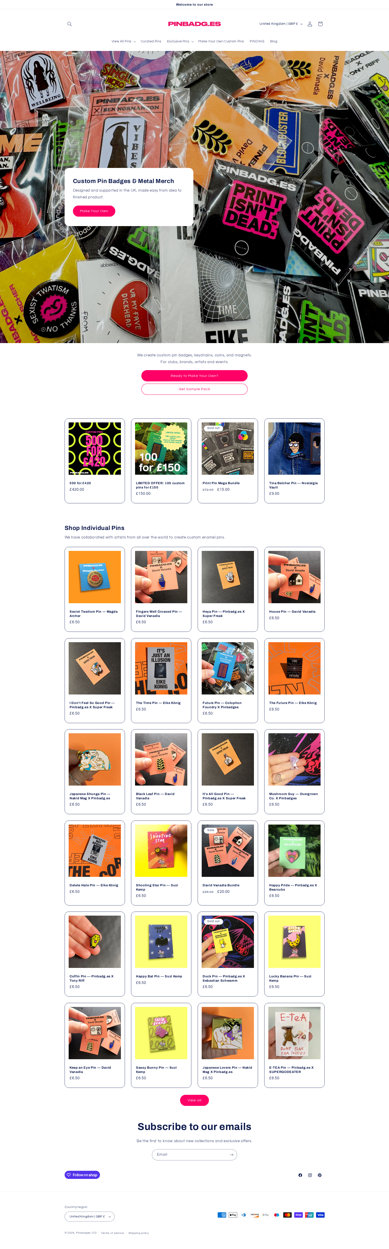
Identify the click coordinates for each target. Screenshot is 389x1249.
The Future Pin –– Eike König (293, 703)
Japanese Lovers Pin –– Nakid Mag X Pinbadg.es (227, 1069)
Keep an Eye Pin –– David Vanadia (90, 1069)
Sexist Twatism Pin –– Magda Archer (94, 613)
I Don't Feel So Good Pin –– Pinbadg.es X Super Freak (92, 705)
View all (194, 1100)
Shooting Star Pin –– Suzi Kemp (157, 887)
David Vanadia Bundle (221, 885)
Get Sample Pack (194, 389)
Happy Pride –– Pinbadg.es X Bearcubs (293, 887)
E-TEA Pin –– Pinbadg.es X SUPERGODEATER (291, 1069)
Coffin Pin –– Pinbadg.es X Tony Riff (92, 978)
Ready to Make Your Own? (194, 376)
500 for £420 (80, 483)
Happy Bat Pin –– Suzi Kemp (159, 976)
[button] (70, 24)
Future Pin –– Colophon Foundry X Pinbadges (222, 705)
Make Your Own (94, 211)
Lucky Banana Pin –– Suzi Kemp (290, 978)
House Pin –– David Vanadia (292, 611)
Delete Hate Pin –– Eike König (94, 885)
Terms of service (112, 1233)
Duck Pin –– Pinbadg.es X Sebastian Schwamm (224, 978)
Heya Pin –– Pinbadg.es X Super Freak (224, 613)
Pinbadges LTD (86, 1233)
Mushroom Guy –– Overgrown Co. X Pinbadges (293, 796)
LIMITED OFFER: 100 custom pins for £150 (160, 485)
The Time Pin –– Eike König (158, 703)
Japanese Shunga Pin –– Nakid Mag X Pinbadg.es (90, 796)
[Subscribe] (231, 1154)
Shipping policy (139, 1233)
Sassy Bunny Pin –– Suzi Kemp (156, 1069)
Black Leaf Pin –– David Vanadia (155, 796)
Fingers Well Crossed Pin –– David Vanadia (159, 613)
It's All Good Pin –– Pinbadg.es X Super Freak (224, 796)
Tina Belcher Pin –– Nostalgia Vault (293, 485)
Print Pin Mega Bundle (221, 483)
